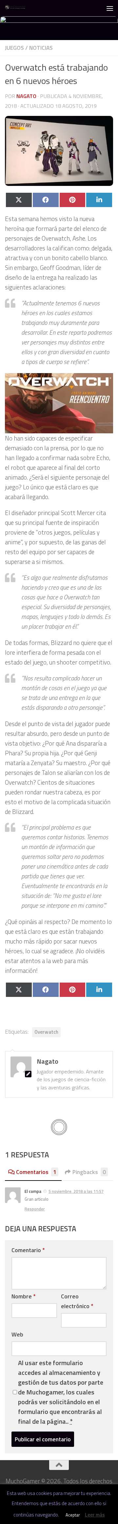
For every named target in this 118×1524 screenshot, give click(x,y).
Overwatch (46, 1032)
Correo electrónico (77, 1301)
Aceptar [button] (73, 1515)
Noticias (41, 47)
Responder (35, 1209)
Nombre (23, 1296)
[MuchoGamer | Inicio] (19, 8)
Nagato (26, 96)
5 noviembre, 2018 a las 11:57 (76, 1191)
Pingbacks (89, 1171)
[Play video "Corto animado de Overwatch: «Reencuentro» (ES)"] (59, 403)
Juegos (14, 47)
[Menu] (110, 8)
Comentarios (36, 1171)
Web (17, 1334)
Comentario (28, 1250)
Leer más (95, 1514)
